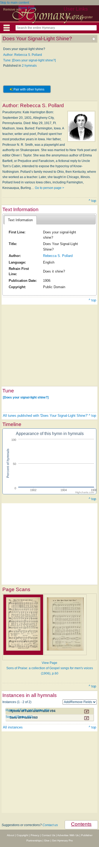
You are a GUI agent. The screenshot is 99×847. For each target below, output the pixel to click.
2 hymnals (29, 65)
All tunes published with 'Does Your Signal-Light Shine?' (45, 416)
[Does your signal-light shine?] (26, 397)
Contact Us (48, 835)
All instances (13, 727)
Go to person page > (49, 188)
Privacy (35, 835)
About (10, 835)
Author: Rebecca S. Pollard (22, 55)
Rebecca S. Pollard (58, 256)
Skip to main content (14, 2)
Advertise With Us (68, 835)
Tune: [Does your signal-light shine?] (29, 60)
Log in (69, 17)
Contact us (50, 825)
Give (47, 840)
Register (87, 17)
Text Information (20, 220)
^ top (92, 201)
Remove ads (12, 9)
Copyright (22, 835)
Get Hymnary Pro (62, 840)
